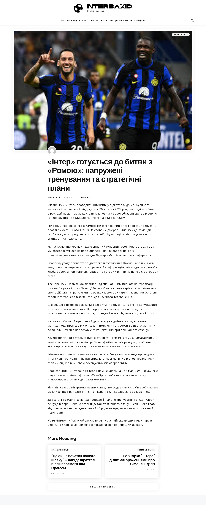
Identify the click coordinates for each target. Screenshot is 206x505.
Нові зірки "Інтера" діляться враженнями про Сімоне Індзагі (132, 460)
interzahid (55, 197)
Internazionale (181, 34)
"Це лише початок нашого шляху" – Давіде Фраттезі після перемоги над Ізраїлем (73, 462)
